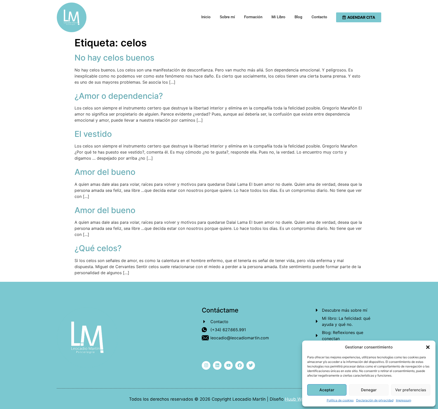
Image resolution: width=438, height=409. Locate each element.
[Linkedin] (217, 365)
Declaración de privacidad (374, 400)
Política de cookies (340, 400)
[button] (427, 347)
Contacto (319, 17)
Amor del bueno (105, 172)
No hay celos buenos (114, 58)
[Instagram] (206, 365)
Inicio (206, 17)
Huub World (297, 399)
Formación (253, 17)
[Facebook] (239, 365)
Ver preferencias (410, 389)
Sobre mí (227, 17)
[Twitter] (250, 365)
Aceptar (326, 389)
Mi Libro (278, 17)
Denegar (369, 389)
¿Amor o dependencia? (119, 96)
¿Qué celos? (98, 248)
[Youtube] (228, 365)
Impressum (403, 400)
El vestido (93, 134)
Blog (298, 17)
